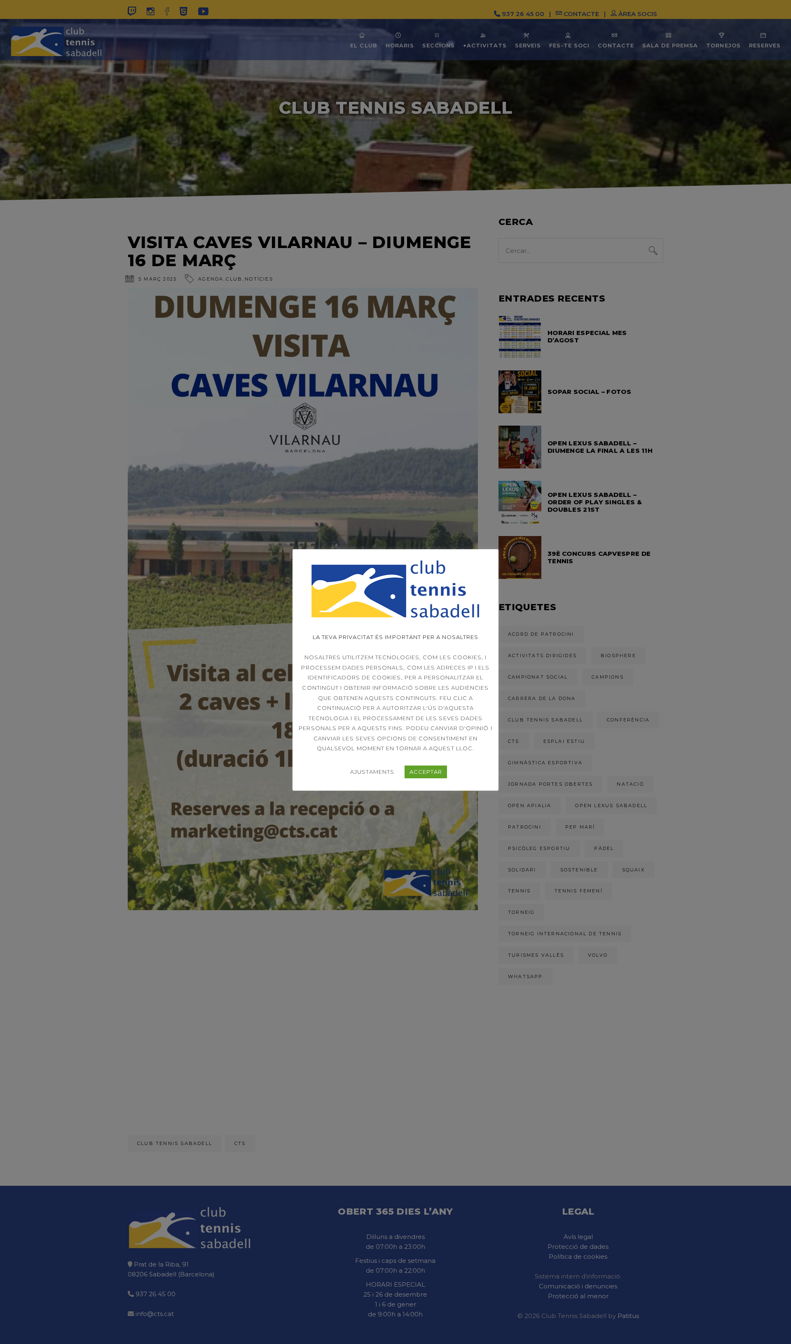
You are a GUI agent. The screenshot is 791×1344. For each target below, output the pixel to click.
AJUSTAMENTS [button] (372, 771)
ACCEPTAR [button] (426, 771)
